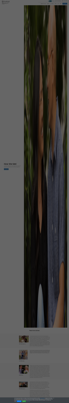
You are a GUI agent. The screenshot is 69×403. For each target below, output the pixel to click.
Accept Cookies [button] (19, 401)
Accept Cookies (42, 398)
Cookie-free (24, 401)
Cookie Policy (28, 401)
